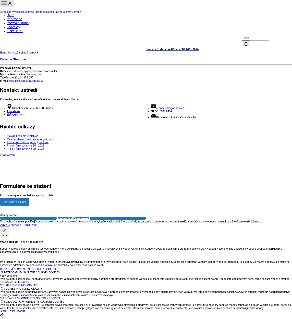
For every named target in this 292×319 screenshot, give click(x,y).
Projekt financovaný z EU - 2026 (25, 148)
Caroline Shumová (13, 59)
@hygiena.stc (17, 114)
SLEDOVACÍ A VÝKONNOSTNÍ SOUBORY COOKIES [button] (30, 298)
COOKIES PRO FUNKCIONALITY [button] (19, 285)
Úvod (10, 15)
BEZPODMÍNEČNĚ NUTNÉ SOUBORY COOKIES (32, 272)
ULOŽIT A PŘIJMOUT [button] (12, 311)
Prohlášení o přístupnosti (21, 142)
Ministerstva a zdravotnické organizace (30, 139)
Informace (14, 19)
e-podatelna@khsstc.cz (170, 108)
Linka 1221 (15, 31)
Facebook (14, 111)
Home (3, 52)
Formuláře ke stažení (15, 201)
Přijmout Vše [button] (29, 224)
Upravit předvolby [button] (10, 224)
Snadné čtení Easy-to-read (73, 218)
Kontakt (12, 52)
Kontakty (13, 27)
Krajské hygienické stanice (22, 136)
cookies (43, 142)
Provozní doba (18, 23)
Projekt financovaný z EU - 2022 (25, 145)
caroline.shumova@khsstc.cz (26, 80)
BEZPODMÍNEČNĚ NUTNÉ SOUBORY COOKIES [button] (28, 269)
